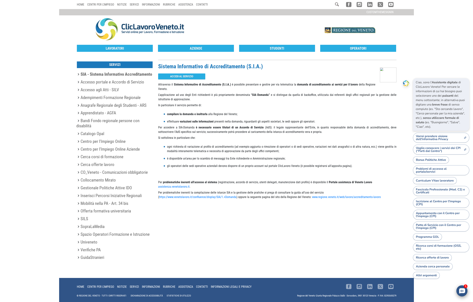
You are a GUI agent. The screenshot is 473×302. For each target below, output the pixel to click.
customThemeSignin (380, 12)
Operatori (358, 48)
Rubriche (169, 4)
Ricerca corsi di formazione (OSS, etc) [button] (438, 247)
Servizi (134, 4)
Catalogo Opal (92, 133)
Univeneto (89, 242)
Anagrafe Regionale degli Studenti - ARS (114, 105)
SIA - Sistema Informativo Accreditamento (116, 74)
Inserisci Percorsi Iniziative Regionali (111, 195)
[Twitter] (380, 4)
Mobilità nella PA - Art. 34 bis (104, 203)
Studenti (277, 48)
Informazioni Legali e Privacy (231, 286)
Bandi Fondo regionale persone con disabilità (107, 123)
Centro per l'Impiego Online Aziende (110, 149)
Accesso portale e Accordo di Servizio (112, 82)
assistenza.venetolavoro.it (174, 186)
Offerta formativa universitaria (106, 211)
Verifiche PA (91, 249)
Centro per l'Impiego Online (103, 141)
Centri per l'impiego (100, 4)
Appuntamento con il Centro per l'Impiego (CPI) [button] (438, 214)
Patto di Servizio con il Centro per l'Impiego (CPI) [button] (438, 226)
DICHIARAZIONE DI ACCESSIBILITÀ (147, 295)
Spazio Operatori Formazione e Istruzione (115, 234)
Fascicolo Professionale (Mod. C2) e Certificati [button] (440, 190)
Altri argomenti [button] (426, 275)
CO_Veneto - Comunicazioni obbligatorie (114, 172)
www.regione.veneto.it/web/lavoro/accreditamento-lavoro (346, 197)
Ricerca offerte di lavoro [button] (432, 258)
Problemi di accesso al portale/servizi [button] (431, 170)
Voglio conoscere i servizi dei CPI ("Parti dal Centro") (438, 149)
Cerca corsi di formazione (102, 156)
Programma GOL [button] (427, 237)
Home (80, 4)
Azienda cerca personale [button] (433, 266)
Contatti (202, 4)
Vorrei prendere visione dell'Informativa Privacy (432, 137)
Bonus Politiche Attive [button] (431, 160)
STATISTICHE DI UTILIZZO (179, 295)
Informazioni (151, 4)
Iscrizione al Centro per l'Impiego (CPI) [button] (438, 202)
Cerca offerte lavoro (97, 164)
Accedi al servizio (181, 76)
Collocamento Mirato (98, 180)
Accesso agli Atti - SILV (100, 89)
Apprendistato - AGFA (98, 112)
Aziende (196, 48)
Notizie (122, 4)
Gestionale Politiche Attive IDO (106, 187)
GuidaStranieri (92, 257)
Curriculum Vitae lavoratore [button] (435, 181)
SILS (84, 218)
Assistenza (185, 4)
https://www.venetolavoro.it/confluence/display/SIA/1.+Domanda (197, 197)
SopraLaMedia (93, 226)
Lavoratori (115, 48)
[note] (441, 104)
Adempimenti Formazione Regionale (111, 97)
